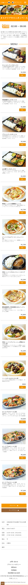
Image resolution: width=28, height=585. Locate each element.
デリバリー (14, 506)
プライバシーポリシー (14, 564)
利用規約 (14, 570)
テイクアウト (14, 510)
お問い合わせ (14, 561)
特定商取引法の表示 (14, 573)
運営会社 (14, 567)
